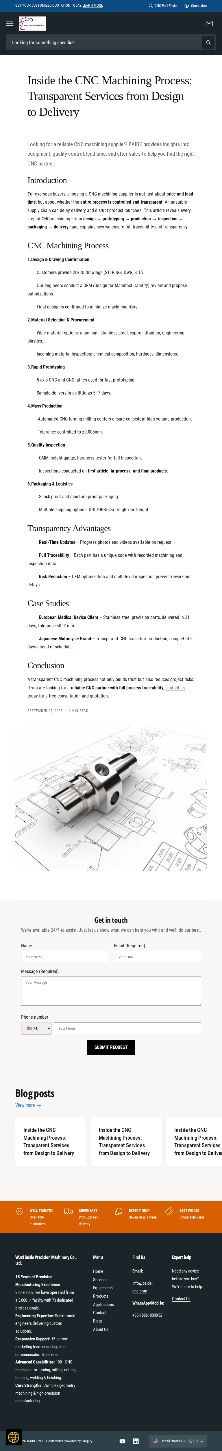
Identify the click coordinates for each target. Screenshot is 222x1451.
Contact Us (181, 1298)
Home (98, 1271)
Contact (99, 1312)
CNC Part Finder (166, 5)
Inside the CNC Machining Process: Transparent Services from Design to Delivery (48, 1141)
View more (25, 1105)
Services (100, 1279)
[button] (9, 23)
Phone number (34, 1017)
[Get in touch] (209, 23)
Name (26, 945)
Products (100, 1296)
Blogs (98, 1321)
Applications (103, 1304)
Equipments (103, 1287)
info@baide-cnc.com (142, 1287)
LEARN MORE (92, 5)
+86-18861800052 (147, 1315)
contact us (175, 688)
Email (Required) (129, 945)
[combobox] (111, 42)
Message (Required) (40, 971)
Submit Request (111, 1047)
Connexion (199, 5)
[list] (111, 1217)
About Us (100, 1329)
